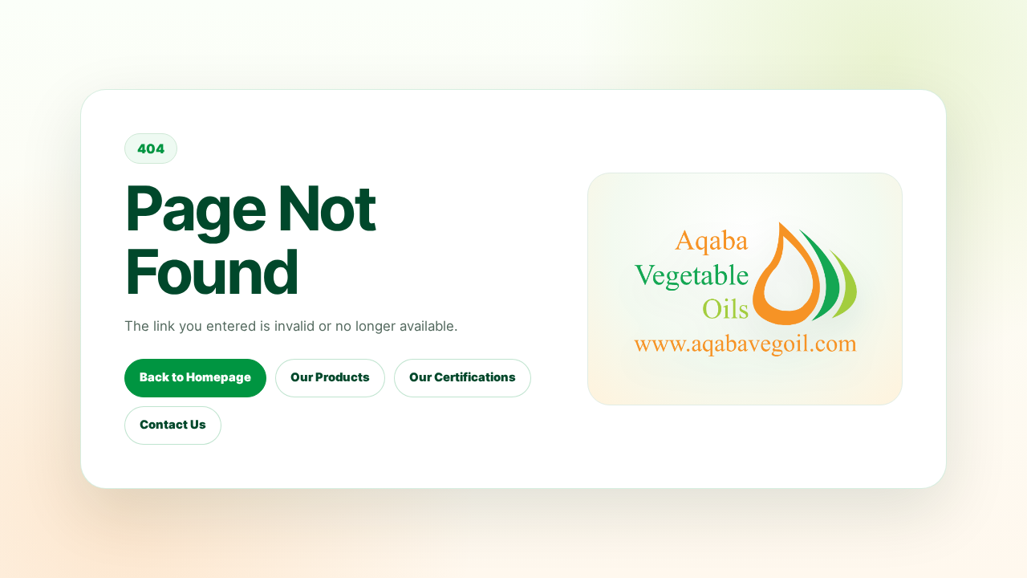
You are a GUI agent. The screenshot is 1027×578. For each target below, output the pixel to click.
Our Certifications (462, 377)
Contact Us (173, 424)
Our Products (330, 377)
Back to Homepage (195, 377)
